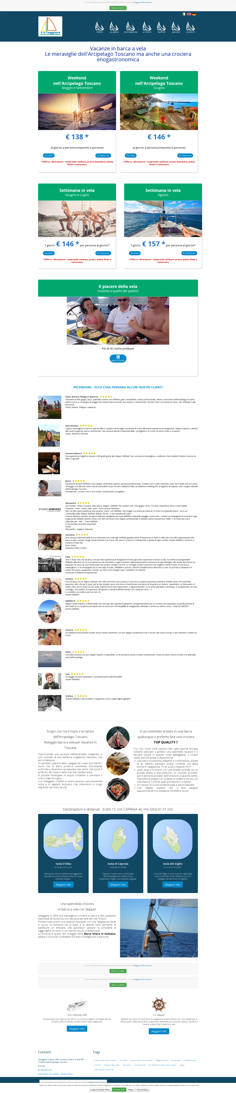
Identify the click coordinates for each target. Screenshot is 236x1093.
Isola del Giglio (175, 1060)
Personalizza (142, 1089)
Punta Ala (97, 1065)
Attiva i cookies (118, 8)
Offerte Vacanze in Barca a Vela (104, 1070)
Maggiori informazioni (142, 2)
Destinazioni (130, 32)
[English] (189, 14)
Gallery (176, 32)
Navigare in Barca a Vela (111, 1065)
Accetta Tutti (119, 1089)
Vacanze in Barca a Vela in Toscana (141, 1060)
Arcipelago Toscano (190, 1060)
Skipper (161, 32)
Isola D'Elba (123, 1060)
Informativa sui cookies (48, 1074)
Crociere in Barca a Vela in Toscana (105, 1060)
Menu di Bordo (118, 360)
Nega (130, 1089)
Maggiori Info (63, 884)
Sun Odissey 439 (139, 1065)
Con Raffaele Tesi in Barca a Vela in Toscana (162, 1065)
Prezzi (99, 32)
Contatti (190, 32)
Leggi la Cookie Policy (100, 1089)
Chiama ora (104, 155)
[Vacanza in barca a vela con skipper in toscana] (118, 737)
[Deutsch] (194, 14)
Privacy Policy (67, 1074)
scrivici (50, 155)
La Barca (114, 32)
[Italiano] (184, 14)
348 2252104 (46, 1070)
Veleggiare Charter (162, 1060)
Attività (147, 32)
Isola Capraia (127, 1065)
